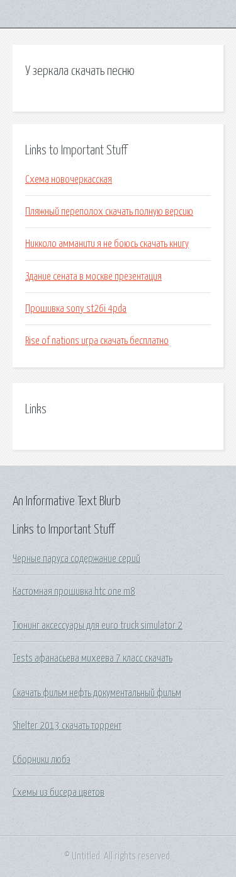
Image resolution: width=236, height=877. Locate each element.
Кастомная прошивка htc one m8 (74, 592)
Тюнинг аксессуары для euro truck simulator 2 (98, 626)
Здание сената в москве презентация (93, 277)
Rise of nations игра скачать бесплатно (97, 341)
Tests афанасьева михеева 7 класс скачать (92, 658)
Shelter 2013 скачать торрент (67, 726)
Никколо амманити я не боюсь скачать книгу (107, 244)
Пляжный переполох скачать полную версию (109, 212)
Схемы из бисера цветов (58, 793)
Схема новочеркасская (68, 180)
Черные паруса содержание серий (76, 559)
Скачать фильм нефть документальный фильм (97, 693)
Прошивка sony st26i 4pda (75, 309)
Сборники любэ (41, 760)
